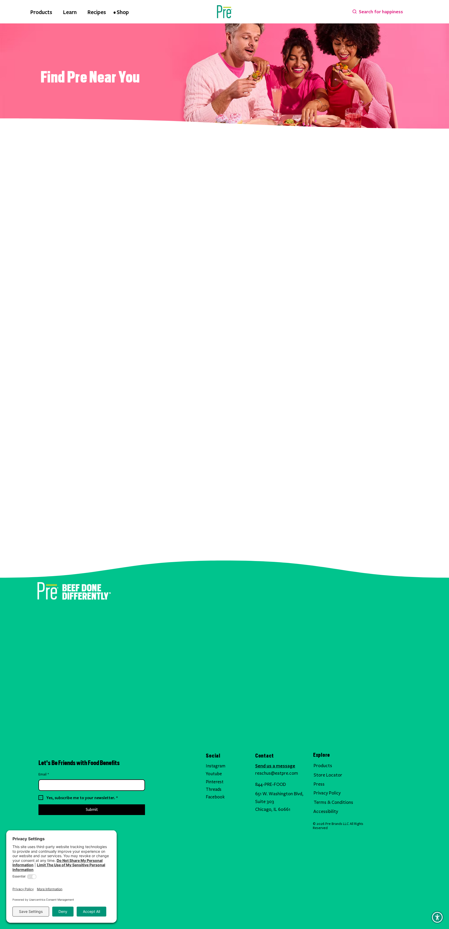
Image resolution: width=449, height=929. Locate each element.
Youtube (214, 774)
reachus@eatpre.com (276, 773)
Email (43, 774)
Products (323, 765)
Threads (213, 789)
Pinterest (214, 782)
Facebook (215, 797)
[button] (437, 917)
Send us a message (275, 765)
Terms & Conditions (333, 802)
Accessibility (325, 811)
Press (319, 784)
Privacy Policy (327, 793)
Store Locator (328, 775)
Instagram (215, 766)
